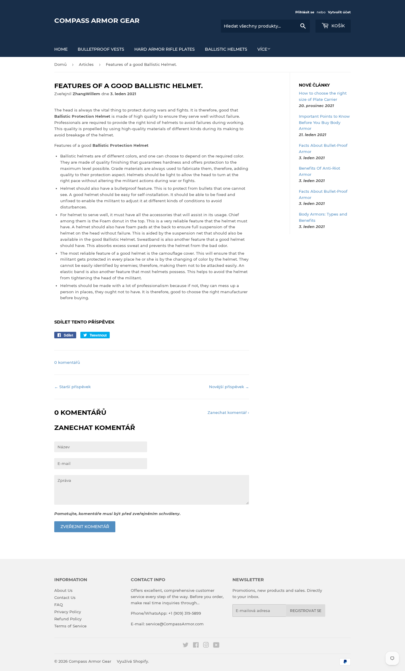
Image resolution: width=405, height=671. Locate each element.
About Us (63, 590)
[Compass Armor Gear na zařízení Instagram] (206, 645)
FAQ (58, 604)
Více (262, 49)
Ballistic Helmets (226, 49)
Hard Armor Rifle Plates (164, 49)
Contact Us (65, 597)
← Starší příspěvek (72, 386)
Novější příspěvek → (229, 386)
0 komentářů (67, 362)
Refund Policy (68, 618)
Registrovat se (305, 610)
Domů (60, 64)
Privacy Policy (67, 611)
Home (61, 49)
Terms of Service (70, 626)
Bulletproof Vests (101, 49)
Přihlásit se (304, 12)
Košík (337, 25)
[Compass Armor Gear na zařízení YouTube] (216, 645)
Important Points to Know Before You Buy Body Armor (324, 122)
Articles (86, 64)
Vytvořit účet (339, 12)
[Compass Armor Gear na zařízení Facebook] (196, 645)
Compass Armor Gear (97, 20)
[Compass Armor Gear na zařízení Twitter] (186, 645)
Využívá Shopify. (133, 661)
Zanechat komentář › (228, 412)
